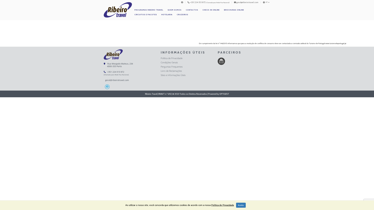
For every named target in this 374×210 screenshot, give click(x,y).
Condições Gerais (169, 62)
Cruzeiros (182, 14)
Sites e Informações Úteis (173, 75)
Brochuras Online (234, 10)
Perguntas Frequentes (172, 66)
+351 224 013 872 (198, 2)
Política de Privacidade (171, 58)
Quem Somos (174, 10)
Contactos (192, 10)
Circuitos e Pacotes (145, 14)
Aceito (241, 205)
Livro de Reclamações (171, 70)
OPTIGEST (224, 94)
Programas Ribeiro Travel (148, 10)
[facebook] (182, 2)
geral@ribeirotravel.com (247, 2)
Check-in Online (211, 10)
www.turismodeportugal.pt (335, 43)
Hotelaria (166, 14)
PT (267, 2)
